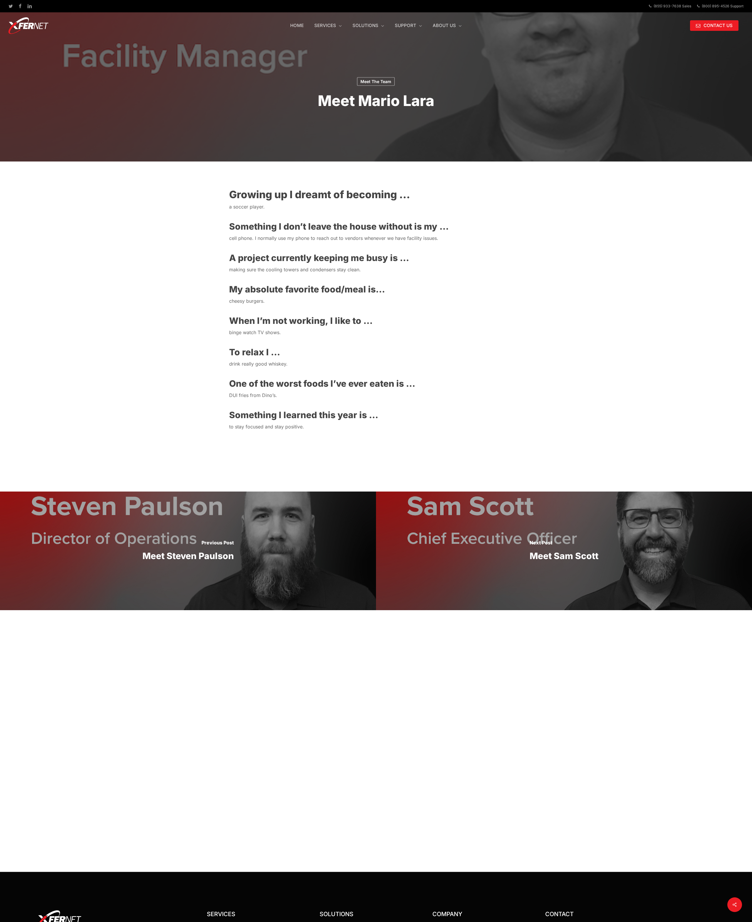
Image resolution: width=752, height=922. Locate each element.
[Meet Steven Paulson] (188, 551)
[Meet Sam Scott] (564, 551)
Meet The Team (375, 81)
